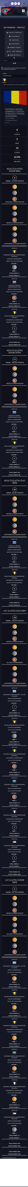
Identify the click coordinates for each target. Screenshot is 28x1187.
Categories (15, 36)
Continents (15, 43)
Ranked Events (15, 47)
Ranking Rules (15, 55)
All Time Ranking (15, 51)
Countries (15, 40)
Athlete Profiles (15, 32)
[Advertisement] (14, 1173)
